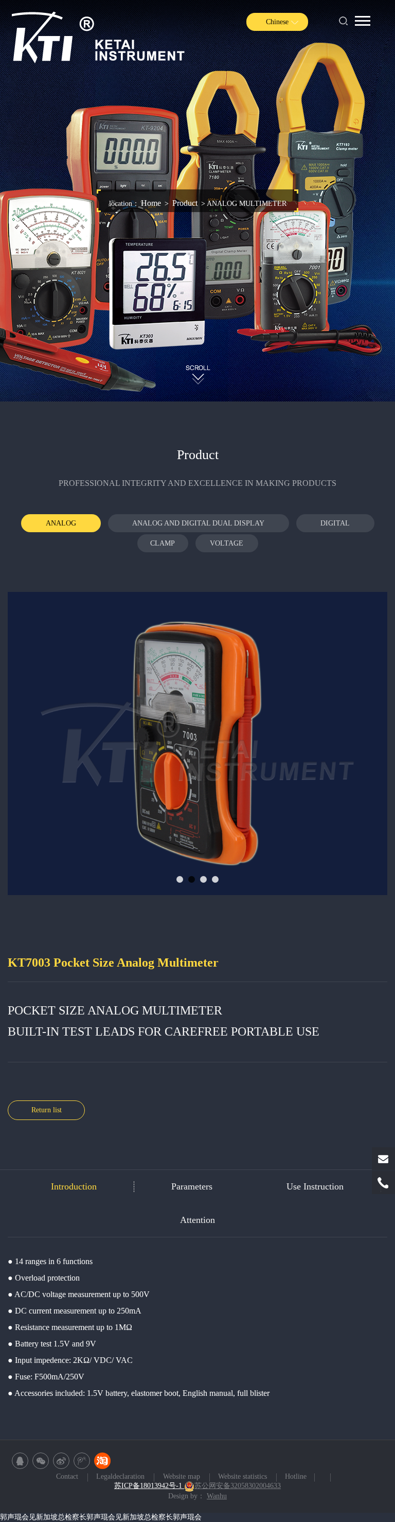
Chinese (277, 22)
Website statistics (243, 1477)
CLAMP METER (162, 545)
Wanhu (217, 1496)
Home (151, 203)
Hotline (296, 1477)
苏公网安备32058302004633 (237, 1486)
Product (185, 203)
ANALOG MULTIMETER (60, 525)
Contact (68, 1477)
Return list (46, 1110)
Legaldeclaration (121, 1477)
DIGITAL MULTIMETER (335, 525)
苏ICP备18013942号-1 (149, 1486)
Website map (182, 1477)
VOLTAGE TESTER (226, 545)
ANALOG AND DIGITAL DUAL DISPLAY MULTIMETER (198, 525)
